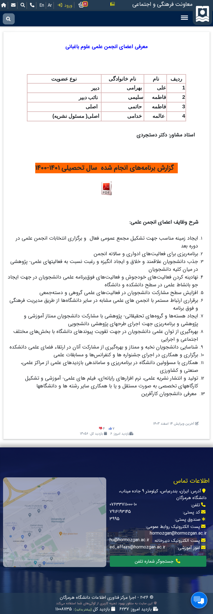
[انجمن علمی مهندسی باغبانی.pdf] (106, 188)
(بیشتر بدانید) (83, 609)
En (41, 5)
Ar (50, 5)
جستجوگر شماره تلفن (155, 561)
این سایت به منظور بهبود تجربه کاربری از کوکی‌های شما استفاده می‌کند (105, 603)
